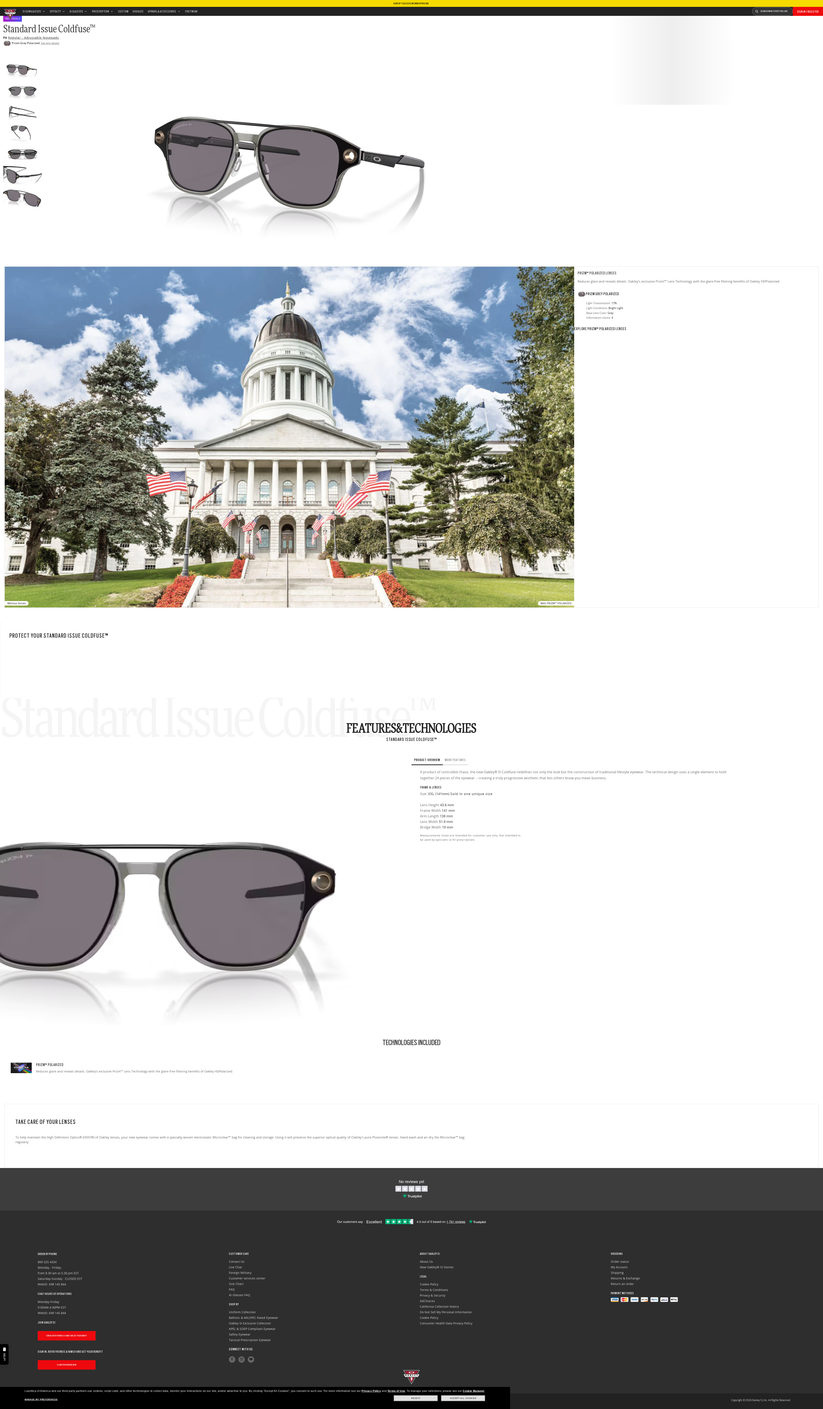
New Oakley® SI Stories (437, 1267)
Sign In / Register (808, 11)
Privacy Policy (371, 1391)
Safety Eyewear (240, 1334)
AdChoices (427, 1301)
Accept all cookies (463, 1398)
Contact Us (236, 1261)
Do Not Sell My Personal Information (446, 1312)
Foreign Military (240, 1273)
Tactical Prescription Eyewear (250, 1340)
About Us (426, 1261)
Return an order (622, 1284)
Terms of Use (396, 1391)
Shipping (617, 1273)
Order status (620, 1261)
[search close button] (796, 10)
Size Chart (236, 1284)
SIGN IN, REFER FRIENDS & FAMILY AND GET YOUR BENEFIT (66, 1335)
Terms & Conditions (434, 1290)
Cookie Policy (429, 1284)
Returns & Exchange (625, 1278)
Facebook (232, 1359)
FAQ (232, 1289)
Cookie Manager (473, 1391)
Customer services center (247, 1278)
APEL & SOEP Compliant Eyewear (252, 1329)
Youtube (251, 1359)
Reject (416, 1398)
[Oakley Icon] (9, 11)
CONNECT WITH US (241, 1349)
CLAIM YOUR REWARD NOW (67, 1365)
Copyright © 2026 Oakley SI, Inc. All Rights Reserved (760, 1400)
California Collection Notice (439, 1306)
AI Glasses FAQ (239, 1295)
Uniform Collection (242, 1312)
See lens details (50, 43)
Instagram (241, 1359)
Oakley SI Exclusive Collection (250, 1323)
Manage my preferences (41, 1399)
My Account (619, 1267)
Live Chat (235, 1267)
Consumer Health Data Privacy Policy (446, 1323)
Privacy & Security (432, 1295)
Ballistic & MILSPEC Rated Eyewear (253, 1318)
